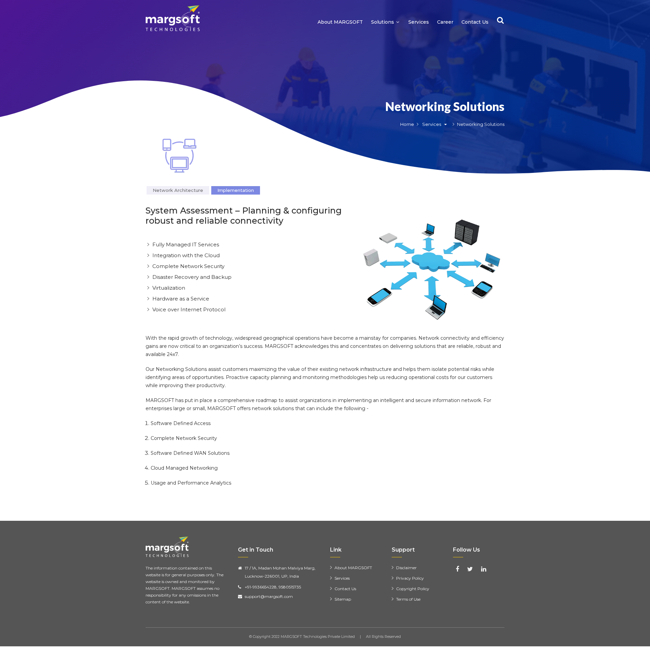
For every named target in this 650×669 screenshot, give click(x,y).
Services (418, 22)
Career (445, 22)
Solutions (382, 22)
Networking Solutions (444, 106)
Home (407, 124)
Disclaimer (406, 567)
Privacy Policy (410, 578)
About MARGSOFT (340, 22)
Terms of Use (408, 599)
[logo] (173, 18)
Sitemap (342, 599)
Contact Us (475, 22)
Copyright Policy (412, 588)
